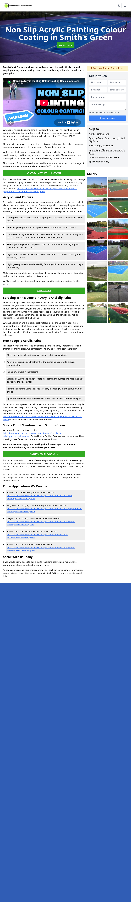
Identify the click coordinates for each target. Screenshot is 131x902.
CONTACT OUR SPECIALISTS (44, 453)
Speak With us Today (99, 161)
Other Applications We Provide (104, 157)
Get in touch (65, 45)
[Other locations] (119, 5)
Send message (107, 118)
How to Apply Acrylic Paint (101, 145)
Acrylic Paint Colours (99, 133)
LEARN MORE (44, 290)
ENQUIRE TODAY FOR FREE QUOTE (44, 172)
